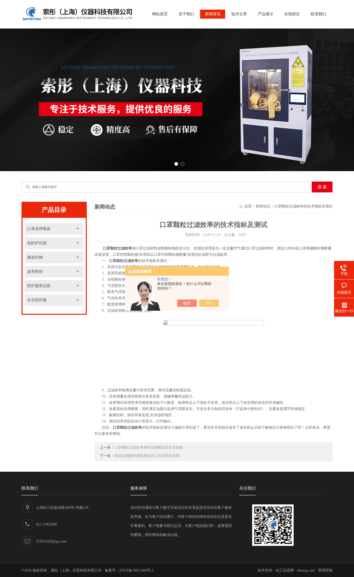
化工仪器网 (285, 570)
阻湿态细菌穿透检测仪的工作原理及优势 (147, 456)
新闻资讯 (213, 14)
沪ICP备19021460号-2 (136, 570)
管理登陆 (325, 570)
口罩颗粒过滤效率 (117, 248)
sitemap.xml (306, 570)
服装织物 (35, 257)
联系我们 (318, 14)
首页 (248, 206)
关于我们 (186, 14)
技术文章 (239, 14)
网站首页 (160, 14)
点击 (77, 229)
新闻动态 (263, 206)
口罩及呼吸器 (39, 229)
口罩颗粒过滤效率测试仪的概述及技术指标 (148, 447)
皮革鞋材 (35, 271)
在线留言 (292, 14)
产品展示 (265, 14)
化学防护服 (37, 300)
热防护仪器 (37, 243)
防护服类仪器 (39, 286)
